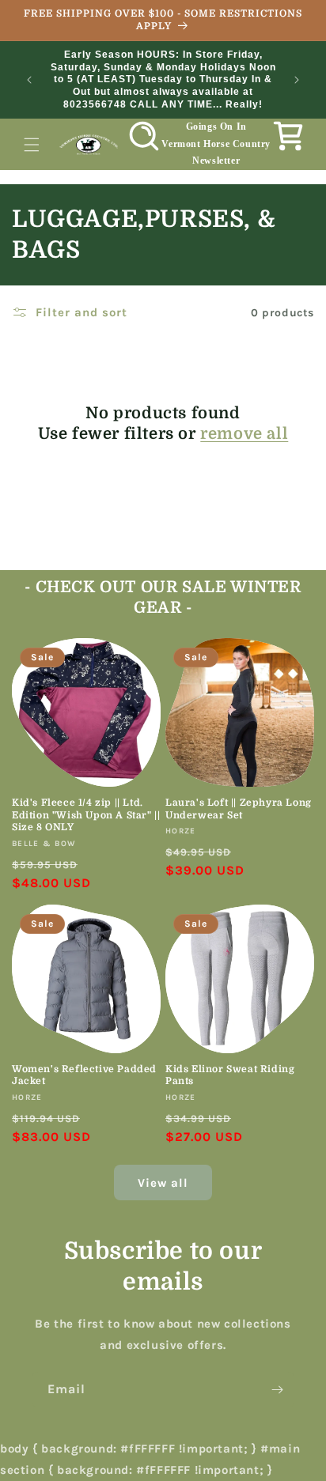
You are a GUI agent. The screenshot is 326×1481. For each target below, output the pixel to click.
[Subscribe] (277, 1389)
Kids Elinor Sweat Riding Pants (229, 1075)
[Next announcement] (296, 79)
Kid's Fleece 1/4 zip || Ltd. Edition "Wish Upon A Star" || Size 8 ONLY (86, 815)
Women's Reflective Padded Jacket (84, 1075)
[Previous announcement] (29, 79)
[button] (31, 144)
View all (163, 1183)
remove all (244, 434)
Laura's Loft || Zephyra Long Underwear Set (238, 809)
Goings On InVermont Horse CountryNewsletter (216, 143)
